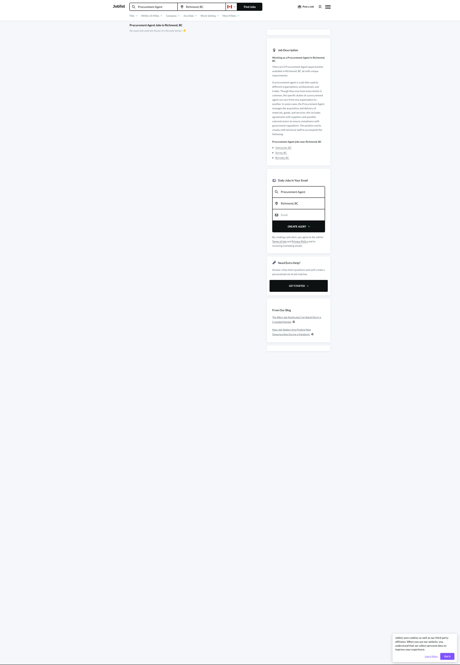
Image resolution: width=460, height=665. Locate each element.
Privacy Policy (300, 241)
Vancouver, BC (283, 147)
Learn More (431, 656)
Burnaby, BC (282, 157)
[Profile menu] (319, 6)
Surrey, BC (281, 152)
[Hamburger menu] (328, 6)
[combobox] (153, 7)
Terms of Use (279, 241)
